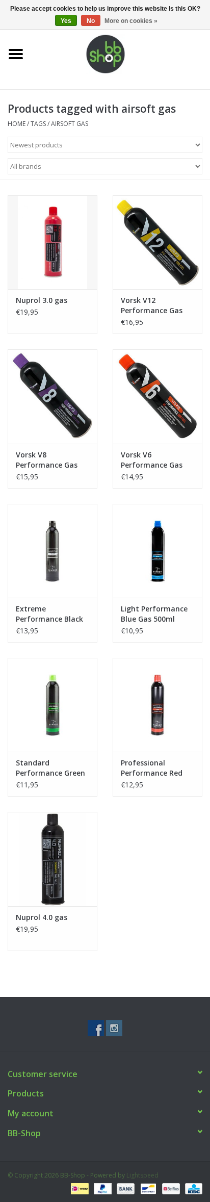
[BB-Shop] (120, 53)
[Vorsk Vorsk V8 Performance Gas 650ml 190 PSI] (52, 396)
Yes (66, 20)
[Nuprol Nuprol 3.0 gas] (52, 242)
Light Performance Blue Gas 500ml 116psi (154, 614)
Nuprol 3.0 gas (41, 300)
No (91, 20)
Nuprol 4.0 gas (41, 917)
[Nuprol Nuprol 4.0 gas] (52, 859)
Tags (38, 123)
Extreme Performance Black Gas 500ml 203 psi (49, 614)
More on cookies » (131, 20)
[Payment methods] (78, 1188)
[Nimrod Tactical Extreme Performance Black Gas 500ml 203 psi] (52, 551)
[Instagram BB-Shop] (114, 1028)
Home (16, 123)
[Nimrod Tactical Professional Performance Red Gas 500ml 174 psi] (157, 705)
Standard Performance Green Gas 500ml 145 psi (50, 768)
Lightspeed (142, 1175)
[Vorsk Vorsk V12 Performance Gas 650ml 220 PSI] (157, 242)
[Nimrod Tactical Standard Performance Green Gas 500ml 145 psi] (52, 705)
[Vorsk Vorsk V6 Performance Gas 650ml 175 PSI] (157, 396)
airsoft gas (69, 123)
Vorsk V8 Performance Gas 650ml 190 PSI (46, 460)
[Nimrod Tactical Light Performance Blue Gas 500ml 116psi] (157, 551)
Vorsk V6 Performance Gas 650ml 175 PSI (151, 460)
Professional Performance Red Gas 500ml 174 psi (152, 768)
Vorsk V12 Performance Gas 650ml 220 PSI (151, 305)
